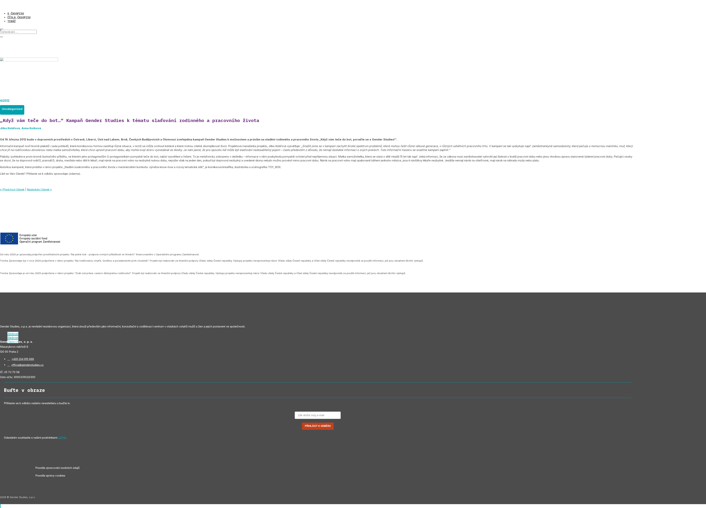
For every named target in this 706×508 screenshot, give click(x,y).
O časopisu (15, 13)
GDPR (62, 437)
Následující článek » (39, 189)
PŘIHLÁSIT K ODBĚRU (318, 426)
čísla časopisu (19, 17)
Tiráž (11, 21)
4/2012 (4, 100)
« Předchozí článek (12, 189)
